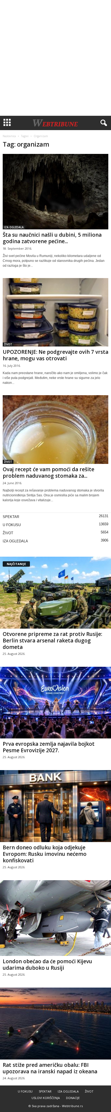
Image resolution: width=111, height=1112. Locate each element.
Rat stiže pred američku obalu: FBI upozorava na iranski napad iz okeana (50, 1068)
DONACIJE (73, 1098)
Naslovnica (9, 136)
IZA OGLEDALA (14, 227)
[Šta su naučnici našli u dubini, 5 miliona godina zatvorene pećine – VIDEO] (55, 191)
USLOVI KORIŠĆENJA (46, 1098)
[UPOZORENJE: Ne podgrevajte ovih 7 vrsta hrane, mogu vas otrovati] (55, 312)
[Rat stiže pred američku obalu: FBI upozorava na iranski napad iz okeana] (55, 1024)
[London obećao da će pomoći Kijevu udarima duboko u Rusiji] (55, 918)
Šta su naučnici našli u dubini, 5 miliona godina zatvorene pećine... (52, 238)
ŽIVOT (8, 344)
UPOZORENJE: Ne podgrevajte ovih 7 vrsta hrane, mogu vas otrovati (55, 355)
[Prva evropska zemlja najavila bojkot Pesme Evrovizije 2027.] (55, 703)
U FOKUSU (12, 525)
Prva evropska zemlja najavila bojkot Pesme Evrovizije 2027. (49, 747)
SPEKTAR (11, 517)
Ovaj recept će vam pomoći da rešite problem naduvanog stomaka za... (48, 472)
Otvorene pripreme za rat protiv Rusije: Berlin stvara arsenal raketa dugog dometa (52, 641)
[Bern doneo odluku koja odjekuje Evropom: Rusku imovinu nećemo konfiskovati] (55, 806)
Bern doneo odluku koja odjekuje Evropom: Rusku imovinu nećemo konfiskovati (44, 854)
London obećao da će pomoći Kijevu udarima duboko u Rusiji (47, 964)
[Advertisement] (55, 58)
